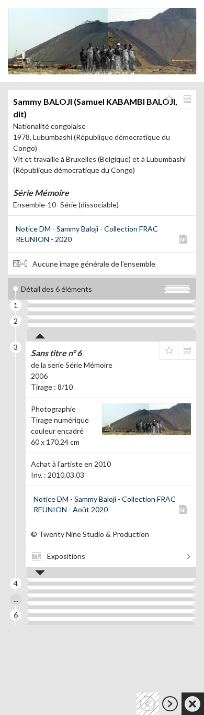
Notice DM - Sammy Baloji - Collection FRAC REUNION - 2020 (87, 234)
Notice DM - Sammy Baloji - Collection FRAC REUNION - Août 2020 (104, 504)
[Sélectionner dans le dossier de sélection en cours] (169, 99)
